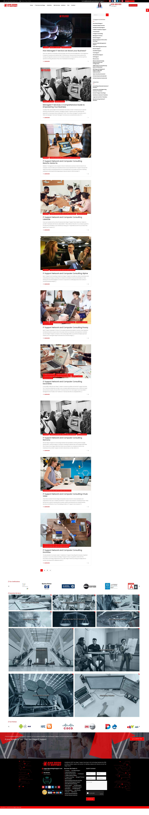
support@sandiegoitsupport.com (53, 768)
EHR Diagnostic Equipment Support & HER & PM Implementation (99, 71)
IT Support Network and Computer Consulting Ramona (62, 434)
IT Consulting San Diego (49, 374)
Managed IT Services (97, 35)
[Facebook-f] (112, 1)
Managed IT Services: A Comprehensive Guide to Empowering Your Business (64, 106)
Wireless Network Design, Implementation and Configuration (98, 62)
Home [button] (31, 5)
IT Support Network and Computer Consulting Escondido (56, 376)
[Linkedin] (52, 787)
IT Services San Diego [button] (40, 5)
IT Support (45, 47)
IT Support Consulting (98, 33)
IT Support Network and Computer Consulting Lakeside (63, 213)
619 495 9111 (116, 4)
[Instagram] (120, 1)
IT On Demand (96, 31)
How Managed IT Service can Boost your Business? (64, 51)
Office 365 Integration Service (100, 46)
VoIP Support (96, 56)
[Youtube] (110, 1)
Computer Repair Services (99, 25)
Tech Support (96, 52)
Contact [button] (73, 5)
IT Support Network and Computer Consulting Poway (62, 322)
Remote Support (96, 48)
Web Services (57, 5)
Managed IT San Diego (55, 47)
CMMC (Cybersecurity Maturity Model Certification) (100, 66)
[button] (8, 586)
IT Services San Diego (61, 374)
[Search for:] (101, 15)
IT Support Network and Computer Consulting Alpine (62, 269)
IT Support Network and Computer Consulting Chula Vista (57, 490)
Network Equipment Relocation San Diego (100, 40)
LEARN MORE (47, 61)
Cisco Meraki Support (97, 23)
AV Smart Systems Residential (100, 76)
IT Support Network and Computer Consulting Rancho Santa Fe (65, 157)
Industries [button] (49, 5)
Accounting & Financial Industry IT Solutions (100, 86)
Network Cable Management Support (99, 44)
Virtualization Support (98, 54)
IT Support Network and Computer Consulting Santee (55, 546)
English (127, 1)
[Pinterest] (122, 1)
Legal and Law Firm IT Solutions (100, 97)
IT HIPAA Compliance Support (99, 29)
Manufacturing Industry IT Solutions (99, 99)
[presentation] (95, 793)
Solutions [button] (63, 5)
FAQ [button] (68, 5)
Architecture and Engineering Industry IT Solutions (99, 90)
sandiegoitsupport (66, 47)
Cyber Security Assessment (99, 74)
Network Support (97, 37)
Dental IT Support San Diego (99, 93)
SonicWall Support (97, 50)
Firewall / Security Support (99, 27)
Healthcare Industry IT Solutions (100, 95)
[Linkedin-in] (117, 1)
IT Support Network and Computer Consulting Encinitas (56, 544)
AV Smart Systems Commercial (100, 78)
